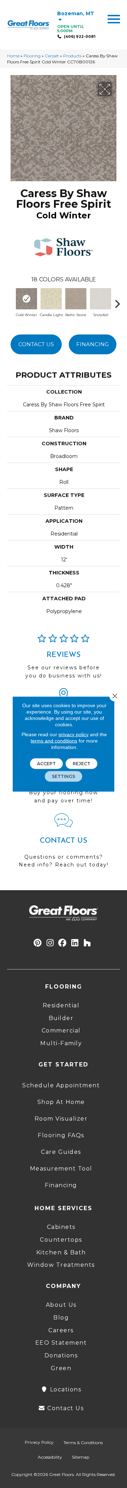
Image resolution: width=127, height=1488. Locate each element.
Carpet (52, 55)
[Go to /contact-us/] (63, 844)
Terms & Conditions (83, 1442)
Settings (63, 776)
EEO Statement (61, 1342)
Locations (64, 1389)
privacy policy (74, 734)
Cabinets (61, 1227)
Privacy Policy (39, 1442)
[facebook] (63, 943)
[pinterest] (38, 943)
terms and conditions (54, 741)
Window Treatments (61, 1264)
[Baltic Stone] (76, 298)
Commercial (61, 1030)
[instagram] (50, 943)
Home (13, 55)
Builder (61, 1018)
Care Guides (61, 1152)
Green (61, 1368)
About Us (61, 1304)
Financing (92, 344)
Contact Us (36, 344)
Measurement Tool (61, 1168)
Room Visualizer (61, 1118)
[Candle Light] (51, 298)
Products (72, 55)
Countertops (61, 1239)
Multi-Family (61, 1043)
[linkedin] (75, 943)
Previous (10, 302)
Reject (81, 763)
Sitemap (80, 1457)
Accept (46, 763)
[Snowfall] (100, 298)
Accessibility (50, 1457)
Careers (61, 1330)
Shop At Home (61, 1102)
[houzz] (87, 943)
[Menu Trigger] (113, 18)
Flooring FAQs (61, 1135)
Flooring (32, 55)
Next (120, 302)
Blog (61, 1317)
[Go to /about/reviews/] (63, 659)
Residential (61, 1005)
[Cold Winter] (26, 298)
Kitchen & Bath (61, 1252)
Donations (61, 1355)
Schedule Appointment (61, 1085)
